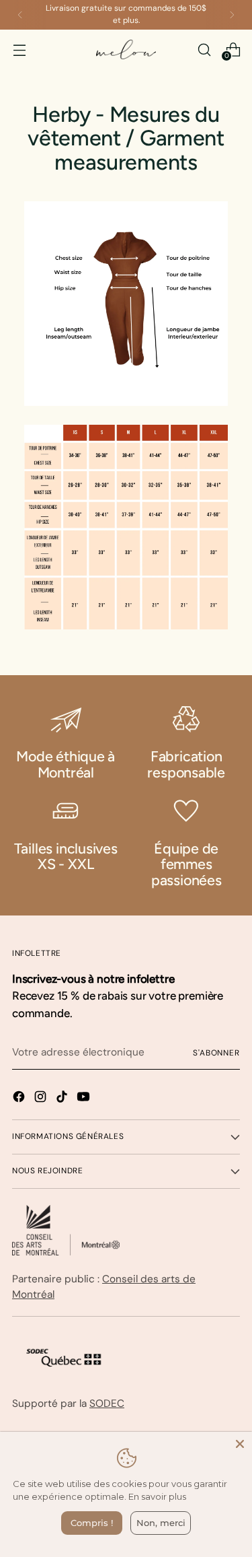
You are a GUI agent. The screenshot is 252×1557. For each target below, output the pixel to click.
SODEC (106, 1403)
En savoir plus (157, 1496)
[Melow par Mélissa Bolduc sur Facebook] (20, 1099)
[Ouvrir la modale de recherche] (204, 49)
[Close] (240, 1444)
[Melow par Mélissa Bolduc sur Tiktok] (63, 1099)
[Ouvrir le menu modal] (19, 49)
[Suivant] (232, 15)
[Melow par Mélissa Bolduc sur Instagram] (42, 1099)
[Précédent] (20, 15)
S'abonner (216, 1052)
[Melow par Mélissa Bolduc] (126, 49)
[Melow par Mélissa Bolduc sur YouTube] (85, 1099)
